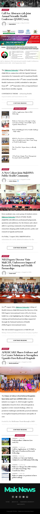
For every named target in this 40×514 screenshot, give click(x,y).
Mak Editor (12, 24)
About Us (15, 502)
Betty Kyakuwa (13, 363)
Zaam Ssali (12, 273)
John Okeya (13, 181)
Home (7, 502)
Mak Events (21, 504)
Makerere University (11, 70)
